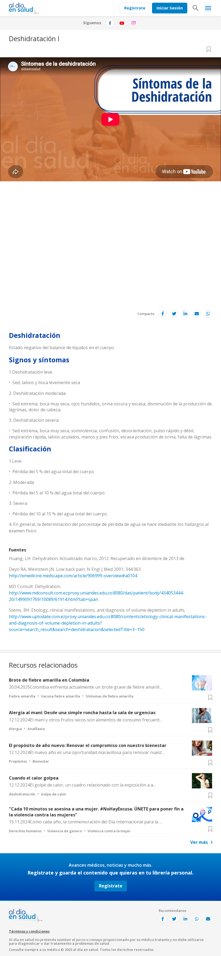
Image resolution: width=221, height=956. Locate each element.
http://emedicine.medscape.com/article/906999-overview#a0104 (73, 576)
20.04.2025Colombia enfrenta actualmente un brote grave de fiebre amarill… (85, 687)
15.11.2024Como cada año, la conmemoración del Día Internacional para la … (85, 822)
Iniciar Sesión (170, 7)
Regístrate (134, 7)
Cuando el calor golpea (33, 778)
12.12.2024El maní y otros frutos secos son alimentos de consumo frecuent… (86, 720)
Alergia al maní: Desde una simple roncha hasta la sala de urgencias (82, 713)
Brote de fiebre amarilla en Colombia (49, 680)
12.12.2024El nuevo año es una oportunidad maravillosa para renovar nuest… (87, 752)
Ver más (199, 842)
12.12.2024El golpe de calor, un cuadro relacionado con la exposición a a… (82, 785)
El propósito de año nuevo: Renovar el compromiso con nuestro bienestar (87, 745)
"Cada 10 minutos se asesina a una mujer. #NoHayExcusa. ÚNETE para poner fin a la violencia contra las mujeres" (96, 812)
